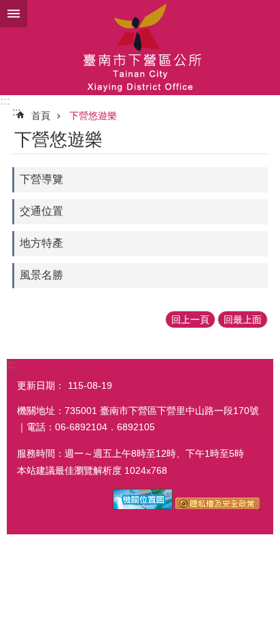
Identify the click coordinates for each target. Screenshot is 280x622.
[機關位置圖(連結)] (143, 506)
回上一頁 (190, 319)
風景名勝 (41, 275)
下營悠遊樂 (93, 115)
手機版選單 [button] (13, 13)
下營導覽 (41, 179)
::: (5, 101)
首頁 (40, 115)
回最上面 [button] (243, 319)
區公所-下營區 (140, 47)
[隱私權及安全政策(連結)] (217, 506)
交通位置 (41, 211)
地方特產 (41, 243)
